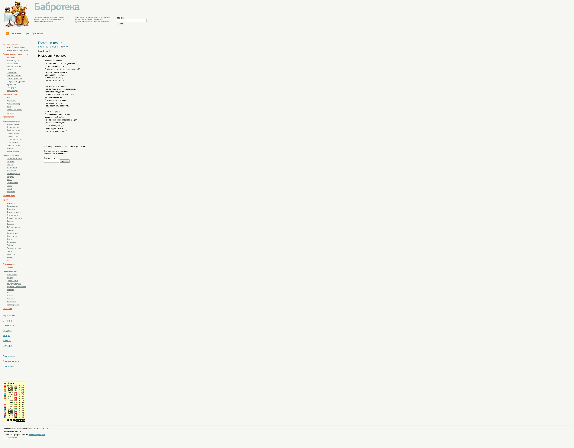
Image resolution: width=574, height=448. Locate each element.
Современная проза (14, 248)
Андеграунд (11, 203)
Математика (11, 170)
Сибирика (10, 245)
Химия (9, 189)
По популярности (11, 361)
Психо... (10, 293)
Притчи (9, 239)
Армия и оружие (13, 60)
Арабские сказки (13, 124)
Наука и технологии (11, 155)
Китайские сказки (13, 130)
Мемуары (10, 230)
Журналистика (12, 275)
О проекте (16, 33)
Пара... (9, 180)
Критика (10, 267)
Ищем (26, 33)
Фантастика (11, 254)
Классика (10, 221)
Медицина (10, 177)
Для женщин (11, 101)
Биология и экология (14, 158)
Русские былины (13, 133)
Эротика (10, 257)
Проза (5, 200)
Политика (10, 290)
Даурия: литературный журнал (18, 50)
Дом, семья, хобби (10, 94)
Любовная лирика (13, 227)
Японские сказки (13, 151)
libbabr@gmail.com (37, 435)
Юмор (9, 260)
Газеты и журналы (10, 44)
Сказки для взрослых (15, 139)
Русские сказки (12, 136)
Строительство (12, 183)
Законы (9, 69)
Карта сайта (9, 315)
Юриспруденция (13, 305)
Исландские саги (13, 127)
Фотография (11, 87)
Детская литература (14, 212)
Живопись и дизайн (14, 66)
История (10, 278)
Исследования (12, 167)
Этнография (11, 302)
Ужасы (9, 251)
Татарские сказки (13, 142)
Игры (9, 107)
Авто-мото (11, 57)
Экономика (11, 192)
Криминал (10, 224)
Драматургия (8, 117)
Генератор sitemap (12, 438)
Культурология (12, 281)
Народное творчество (11, 121)
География (10, 161)
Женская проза (12, 215)
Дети (8, 98)
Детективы (11, 209)
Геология (10, 164)
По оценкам (9, 356)
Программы (37, 33)
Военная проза (12, 206)
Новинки (7, 340)
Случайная (8, 326)
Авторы (6, 335)
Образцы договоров (14, 78)
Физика (9, 186)
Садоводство (11, 113)
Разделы (7, 330)
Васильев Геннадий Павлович (53, 47)
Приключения (12, 236)
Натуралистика (12, 233)
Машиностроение (13, 174)
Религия (10, 296)
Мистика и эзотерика (14, 110)
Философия (11, 299)
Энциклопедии (12, 91)
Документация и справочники (15, 54)
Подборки (8, 345)
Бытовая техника (13, 63)
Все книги (7, 321)
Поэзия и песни (9, 196)
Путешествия (12, 242)
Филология (7, 309)
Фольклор (10, 148)
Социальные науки (11, 271)
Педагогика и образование (16, 287)
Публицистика (9, 264)
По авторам (8, 366)
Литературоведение (14, 284)
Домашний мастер (13, 104)
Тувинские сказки (13, 145)
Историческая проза (14, 218)
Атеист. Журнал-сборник (16, 47)
